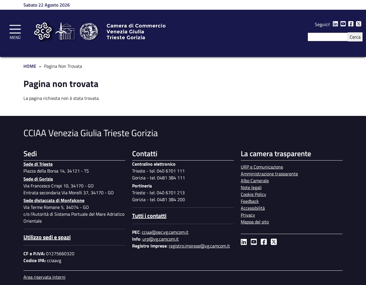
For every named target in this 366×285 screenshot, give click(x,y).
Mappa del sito (255, 221)
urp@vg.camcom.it (160, 238)
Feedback (250, 201)
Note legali (251, 187)
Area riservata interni (44, 277)
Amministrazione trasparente (269, 173)
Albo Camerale (255, 180)
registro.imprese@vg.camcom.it (199, 245)
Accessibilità (253, 208)
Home (29, 66)
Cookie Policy (253, 194)
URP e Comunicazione (262, 166)
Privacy (248, 214)
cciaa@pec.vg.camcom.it (165, 232)
